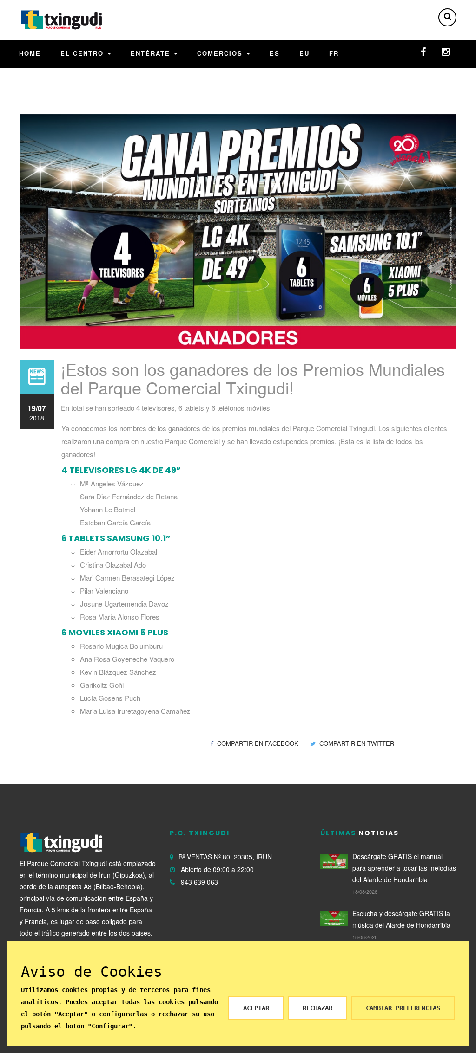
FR (334, 53)
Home (30, 53)
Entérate (152, 53)
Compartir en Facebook (256, 743)
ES (275, 53)
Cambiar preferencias (403, 1008)
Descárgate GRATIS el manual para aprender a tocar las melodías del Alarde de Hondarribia (404, 868)
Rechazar (317, 1008)
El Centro (83, 53)
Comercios (221, 53)
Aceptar (256, 1008)
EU (304, 53)
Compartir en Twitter (355, 743)
